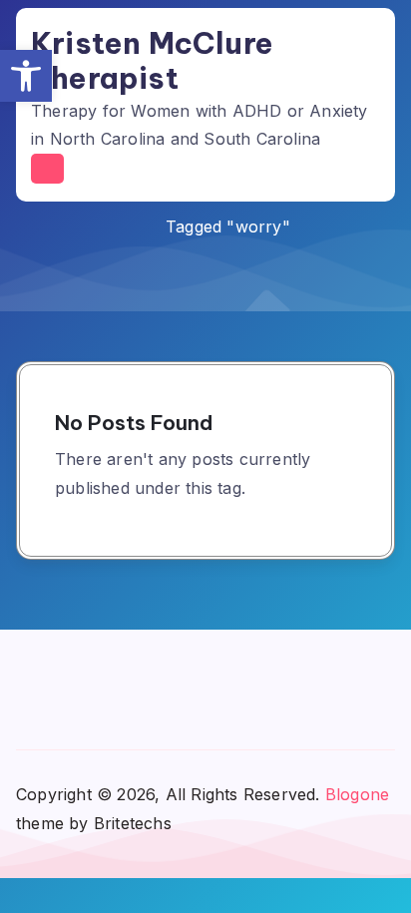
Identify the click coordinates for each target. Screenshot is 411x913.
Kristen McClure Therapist (152, 61)
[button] (26, 76)
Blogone (357, 794)
